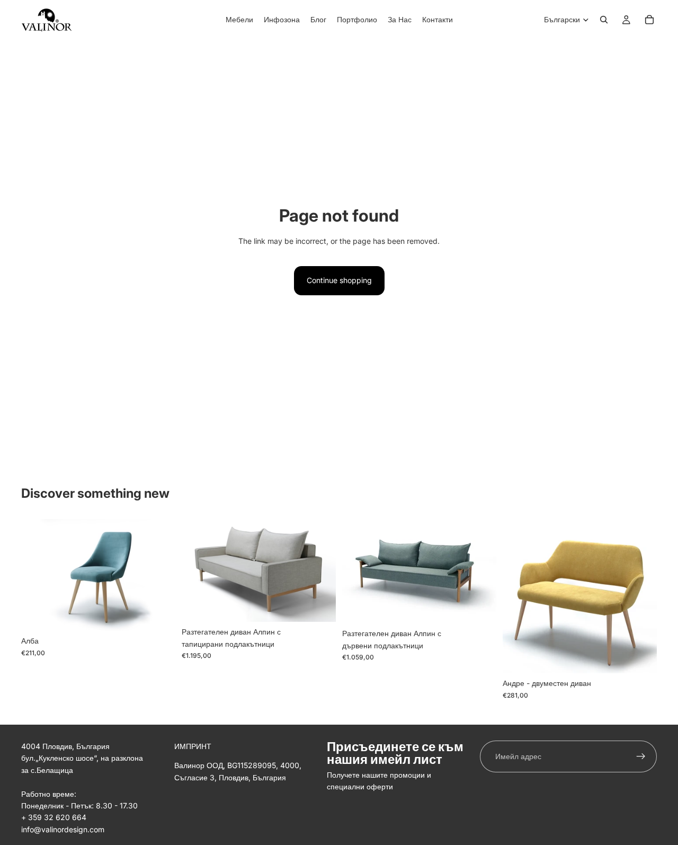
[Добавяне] (319, 605)
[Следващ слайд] (320, 570)
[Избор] (158, 614)
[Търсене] (603, 19)
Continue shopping (339, 280)
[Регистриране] (641, 756)
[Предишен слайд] (197, 570)
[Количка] (649, 19)
